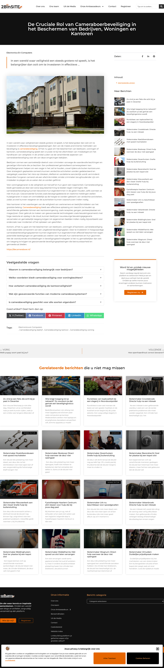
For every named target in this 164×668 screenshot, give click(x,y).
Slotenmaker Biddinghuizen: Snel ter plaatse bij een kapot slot (17, 554)
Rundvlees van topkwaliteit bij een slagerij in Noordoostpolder (102, 400)
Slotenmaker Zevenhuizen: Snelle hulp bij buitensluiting (101, 454)
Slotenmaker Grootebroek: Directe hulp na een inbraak (142, 400)
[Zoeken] (161, 6)
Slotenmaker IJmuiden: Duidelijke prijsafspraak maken (144, 553)
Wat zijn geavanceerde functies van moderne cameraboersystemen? (55, 294)
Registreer (126, 6)
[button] (157, 649)
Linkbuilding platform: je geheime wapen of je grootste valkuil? (61, 638)
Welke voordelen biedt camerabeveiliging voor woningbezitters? (55, 277)
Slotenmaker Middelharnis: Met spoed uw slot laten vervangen (60, 553)
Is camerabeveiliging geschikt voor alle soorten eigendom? (55, 302)
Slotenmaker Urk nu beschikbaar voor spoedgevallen (103, 503)
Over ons (40, 6)
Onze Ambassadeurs (90, 6)
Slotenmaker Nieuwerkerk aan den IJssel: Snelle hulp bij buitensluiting (140, 181)
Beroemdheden (57, 614)
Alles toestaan (109, 658)
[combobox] (147, 6)
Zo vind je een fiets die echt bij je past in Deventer (19, 400)
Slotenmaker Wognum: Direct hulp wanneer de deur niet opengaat (139, 241)
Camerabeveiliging (32, 207)
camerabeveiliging (28, 149)
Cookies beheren (143, 658)
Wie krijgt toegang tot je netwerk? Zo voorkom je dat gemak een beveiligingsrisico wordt (141, 111)
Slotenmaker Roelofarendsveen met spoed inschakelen (18, 454)
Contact (112, 6)
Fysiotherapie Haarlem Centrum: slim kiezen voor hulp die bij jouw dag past (141, 191)
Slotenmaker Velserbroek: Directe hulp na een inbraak (142, 503)
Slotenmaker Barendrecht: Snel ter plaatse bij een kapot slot (144, 454)
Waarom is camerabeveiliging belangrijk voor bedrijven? (55, 269)
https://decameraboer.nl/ (18, 249)
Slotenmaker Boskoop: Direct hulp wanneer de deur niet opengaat (59, 455)
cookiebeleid (10, 660)
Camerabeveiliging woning (82, 330)
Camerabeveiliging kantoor (56, 330)
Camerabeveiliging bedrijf (31, 330)
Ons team (54, 6)
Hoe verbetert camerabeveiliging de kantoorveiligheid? (55, 286)
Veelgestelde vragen (126, 83)
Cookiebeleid (56, 627)
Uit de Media (70, 6)
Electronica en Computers (19, 52)
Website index (57, 631)
